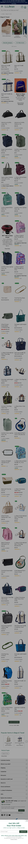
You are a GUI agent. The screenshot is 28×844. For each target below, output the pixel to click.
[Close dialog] (26, 821)
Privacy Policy (14, 839)
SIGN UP (23, 831)
